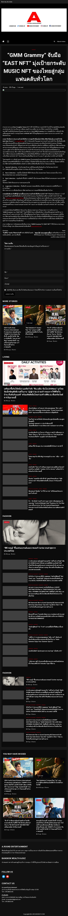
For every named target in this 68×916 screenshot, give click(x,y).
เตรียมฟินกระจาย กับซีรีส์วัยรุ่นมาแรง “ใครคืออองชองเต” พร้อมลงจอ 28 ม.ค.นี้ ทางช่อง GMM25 (49, 234)
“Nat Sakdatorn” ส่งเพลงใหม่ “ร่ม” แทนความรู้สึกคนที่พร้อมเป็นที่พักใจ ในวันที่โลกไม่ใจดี (49, 783)
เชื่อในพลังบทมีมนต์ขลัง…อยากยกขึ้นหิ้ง (18, 233)
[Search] (54, 41)
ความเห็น (8, 249)
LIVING (6, 363)
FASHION (31, 417)
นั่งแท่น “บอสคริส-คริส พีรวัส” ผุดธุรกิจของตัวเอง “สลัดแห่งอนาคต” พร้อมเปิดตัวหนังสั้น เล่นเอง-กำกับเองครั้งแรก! (45, 481)
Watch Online (61, 41)
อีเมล (7, 278)
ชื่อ (6, 272)
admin (6, 87)
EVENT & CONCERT (33, 488)
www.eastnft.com (36, 226)
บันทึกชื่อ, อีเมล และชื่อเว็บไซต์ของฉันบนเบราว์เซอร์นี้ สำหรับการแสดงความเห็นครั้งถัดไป (34, 290)
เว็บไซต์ (7, 284)
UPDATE (34, 49)
